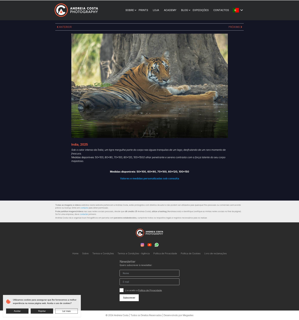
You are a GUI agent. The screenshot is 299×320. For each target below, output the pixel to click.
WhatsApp (156, 244)
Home (75, 253)
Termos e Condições (103, 253)
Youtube (149, 244)
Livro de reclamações (215, 253)
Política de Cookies (191, 253)
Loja (156, 10)
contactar (84, 214)
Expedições (201, 10)
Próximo (234, 26)
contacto (84, 208)
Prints (143, 10)
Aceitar (17, 311)
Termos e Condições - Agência (134, 253)
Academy (170, 10)
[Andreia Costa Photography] (76, 10)
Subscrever (129, 297)
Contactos (221, 10)
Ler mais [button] (66, 311)
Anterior (65, 26)
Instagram (142, 244)
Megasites (188, 315)
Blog (184, 10)
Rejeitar (42, 311)
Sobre (129, 10)
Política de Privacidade (165, 253)
